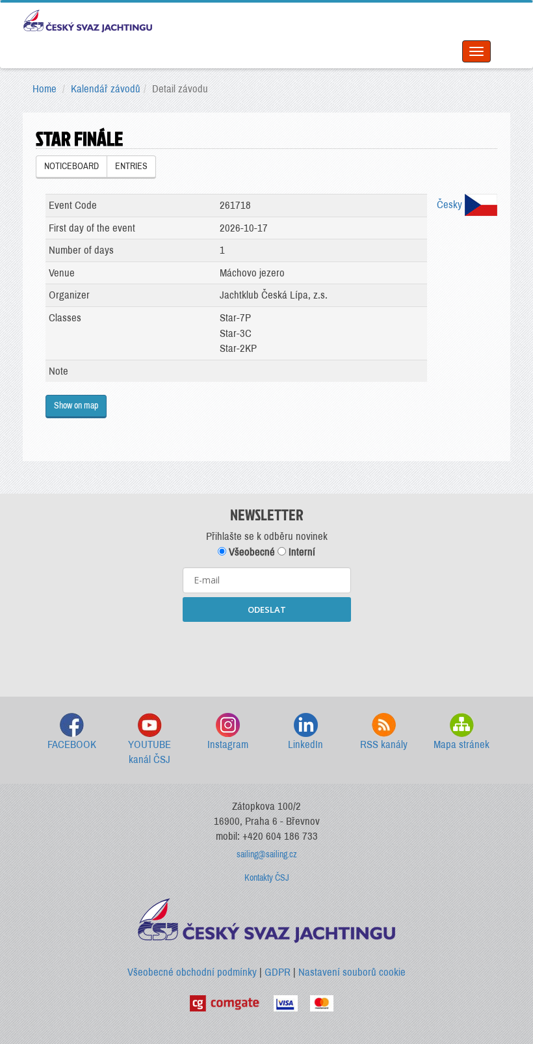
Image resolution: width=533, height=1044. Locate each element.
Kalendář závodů (105, 88)
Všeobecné (250, 551)
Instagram (227, 744)
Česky (451, 204)
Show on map (76, 405)
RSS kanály (384, 744)
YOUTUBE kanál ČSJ (149, 752)
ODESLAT (267, 609)
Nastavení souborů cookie (352, 972)
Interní (300, 551)
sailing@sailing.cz (267, 854)
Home (44, 88)
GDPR (278, 972)
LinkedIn (305, 744)
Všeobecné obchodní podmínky (192, 972)
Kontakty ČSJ (266, 878)
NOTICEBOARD (71, 166)
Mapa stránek (461, 744)
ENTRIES (131, 166)
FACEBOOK (71, 744)
